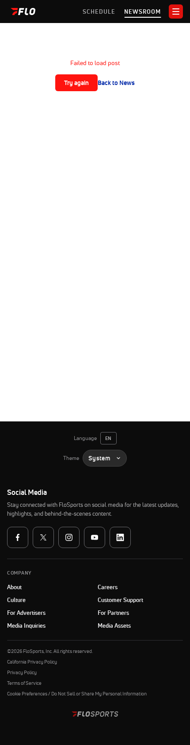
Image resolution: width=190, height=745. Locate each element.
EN (108, 438)
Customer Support (140, 599)
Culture (16, 599)
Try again (76, 83)
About (14, 587)
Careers (108, 587)
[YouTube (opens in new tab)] (94, 537)
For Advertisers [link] (26, 612)
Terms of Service (24, 683)
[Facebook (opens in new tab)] (17, 537)
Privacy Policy (22, 672)
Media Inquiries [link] (26, 625)
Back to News (116, 83)
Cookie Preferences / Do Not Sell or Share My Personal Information (77, 694)
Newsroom (142, 11)
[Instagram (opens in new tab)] (69, 537)
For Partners (113, 612)
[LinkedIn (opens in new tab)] (120, 537)
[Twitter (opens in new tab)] (43, 537)
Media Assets (114, 625)
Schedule (99, 11)
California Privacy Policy (32, 662)
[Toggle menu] (176, 11)
